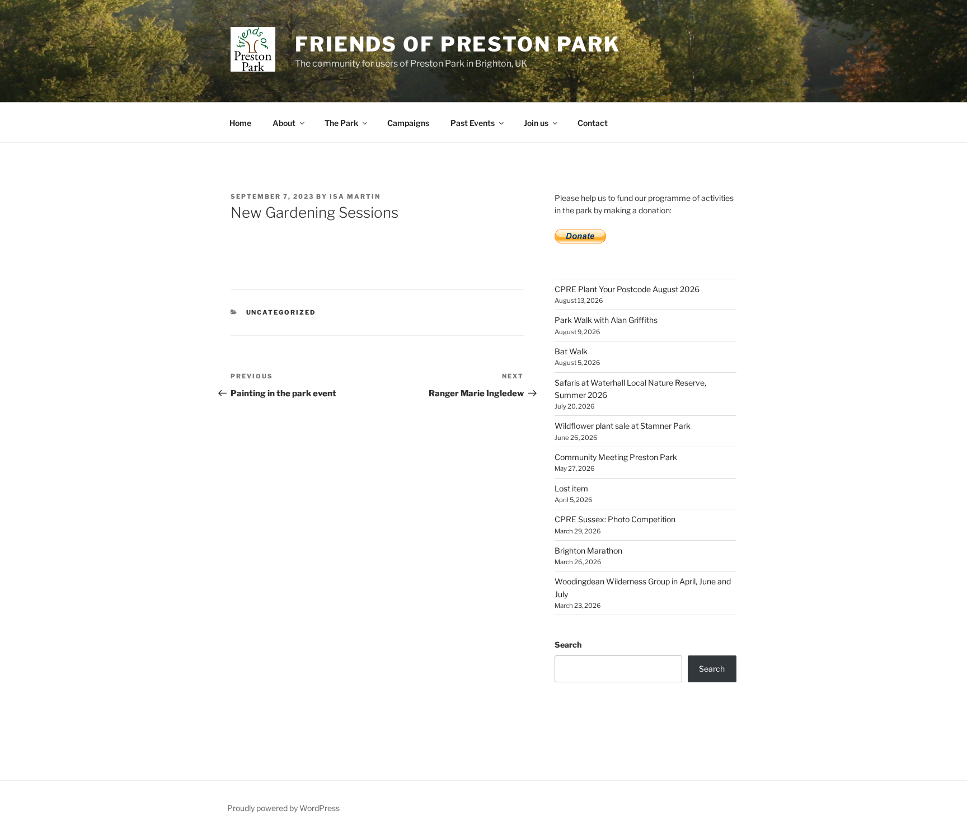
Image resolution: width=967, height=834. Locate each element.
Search (568, 644)
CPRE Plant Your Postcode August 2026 (627, 289)
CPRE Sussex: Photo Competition (615, 519)
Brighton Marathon (588, 550)
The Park (341, 123)
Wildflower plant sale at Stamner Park (623, 425)
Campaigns (408, 123)
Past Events (472, 123)
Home (240, 123)
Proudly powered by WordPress (283, 808)
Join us (536, 123)
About (284, 123)
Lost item (571, 488)
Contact (593, 123)
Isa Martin (355, 196)
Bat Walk (571, 351)
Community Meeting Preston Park (616, 457)
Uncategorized (281, 312)
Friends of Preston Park (458, 44)
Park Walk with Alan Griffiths (606, 320)
